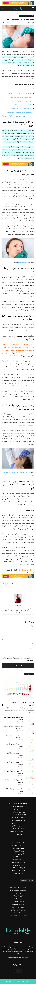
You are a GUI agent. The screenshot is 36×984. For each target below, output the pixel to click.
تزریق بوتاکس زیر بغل (18, 829)
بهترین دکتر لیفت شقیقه (18, 904)
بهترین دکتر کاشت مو (18, 899)
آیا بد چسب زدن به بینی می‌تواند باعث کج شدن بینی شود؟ (16, 116)
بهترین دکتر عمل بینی (18, 913)
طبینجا (19, 73)
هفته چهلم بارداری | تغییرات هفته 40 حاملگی (22, 703)
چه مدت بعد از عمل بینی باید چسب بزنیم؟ (20, 101)
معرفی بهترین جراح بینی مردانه (18, 812)
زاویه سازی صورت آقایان (18, 826)
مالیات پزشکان (18, 809)
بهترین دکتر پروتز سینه (18, 893)
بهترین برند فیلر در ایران (18, 817)
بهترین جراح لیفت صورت (18, 854)
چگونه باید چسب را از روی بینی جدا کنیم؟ (21, 108)
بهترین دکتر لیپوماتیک (18, 896)
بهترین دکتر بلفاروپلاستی (18, 901)
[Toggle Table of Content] (32, 90)
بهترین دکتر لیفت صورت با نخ (18, 887)
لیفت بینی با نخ (18, 834)
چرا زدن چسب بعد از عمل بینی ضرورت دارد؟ (20, 94)
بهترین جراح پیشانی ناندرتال (18, 862)
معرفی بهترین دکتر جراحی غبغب (18, 915)
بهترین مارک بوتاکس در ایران (18, 820)
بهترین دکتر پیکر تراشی (18, 848)
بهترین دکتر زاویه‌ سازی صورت (18, 890)
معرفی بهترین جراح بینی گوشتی (18, 815)
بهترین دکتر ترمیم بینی (18, 857)
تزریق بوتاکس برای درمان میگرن (18, 831)
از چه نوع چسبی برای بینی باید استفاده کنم (20, 105)
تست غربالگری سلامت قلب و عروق (18, 803)
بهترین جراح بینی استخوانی (18, 871)
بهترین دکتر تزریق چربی (18, 907)
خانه (33, 13)
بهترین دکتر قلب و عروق (18, 843)
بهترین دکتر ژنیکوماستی (18, 851)
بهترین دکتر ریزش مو (18, 873)
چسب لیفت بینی (22, 262)
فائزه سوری (18, 605)
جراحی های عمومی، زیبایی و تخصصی (21, 13)
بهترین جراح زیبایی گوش (18, 865)
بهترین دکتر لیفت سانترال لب (18, 868)
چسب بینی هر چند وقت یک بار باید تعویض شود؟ (18, 112)
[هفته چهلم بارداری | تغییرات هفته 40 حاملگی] (18, 689)
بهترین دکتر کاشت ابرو (18, 845)
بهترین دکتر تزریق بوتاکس (18, 910)
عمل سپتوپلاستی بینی (21, 472)
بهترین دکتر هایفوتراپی (18, 859)
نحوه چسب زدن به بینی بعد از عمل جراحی (20, 97)
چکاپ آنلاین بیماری (18, 806)
